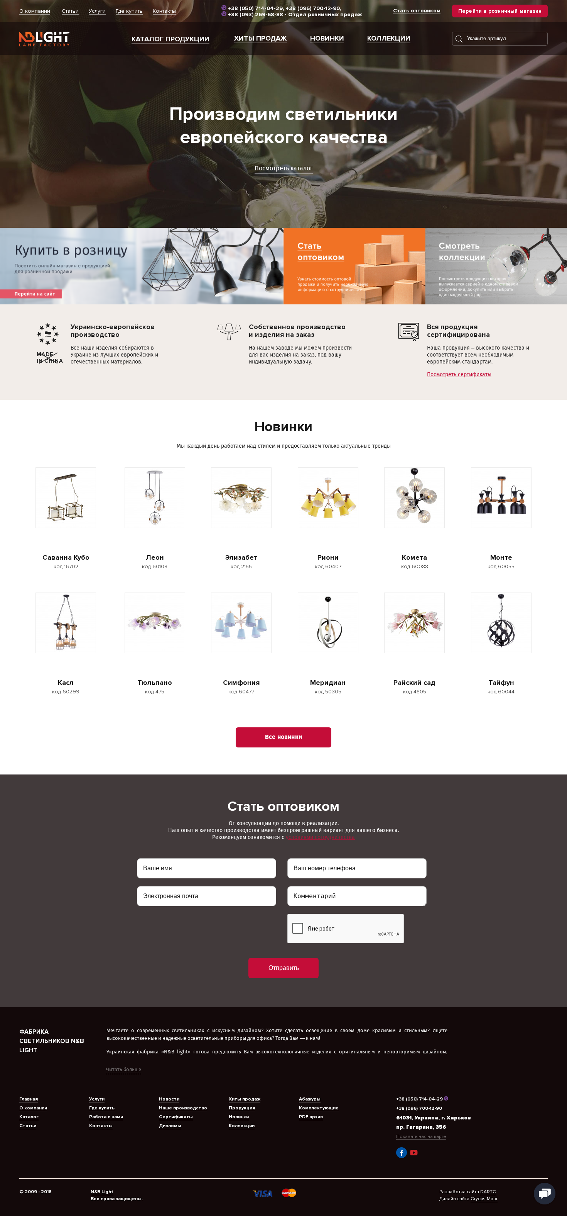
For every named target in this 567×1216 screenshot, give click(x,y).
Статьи (70, 11)
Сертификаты (176, 1117)
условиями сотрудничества (320, 837)
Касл (66, 682)
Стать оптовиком (416, 11)
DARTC (488, 1192)
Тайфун (501, 682)
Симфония (241, 682)
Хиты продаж (260, 38)
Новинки (327, 38)
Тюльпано (154, 682)
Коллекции (388, 38)
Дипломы (170, 1126)
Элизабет (241, 557)
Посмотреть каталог (284, 168)
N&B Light (102, 1192)
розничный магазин (500, 11)
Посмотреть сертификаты (459, 374)
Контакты (164, 11)
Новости (169, 1099)
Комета (414, 557)
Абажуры (310, 1099)
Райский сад (414, 682)
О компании (34, 11)
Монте (501, 557)
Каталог (29, 1117)
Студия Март (484, 1199)
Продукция (242, 1108)
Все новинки (283, 737)
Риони (328, 557)
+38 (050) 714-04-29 (255, 8)
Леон (155, 557)
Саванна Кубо (65, 557)
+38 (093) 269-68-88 (255, 14)
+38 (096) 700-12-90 (313, 8)
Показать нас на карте (421, 1137)
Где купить (129, 11)
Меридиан (328, 682)
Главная (28, 1099)
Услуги (97, 11)
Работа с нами (106, 1117)
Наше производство (183, 1108)
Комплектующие (319, 1108)
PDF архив (311, 1117)
